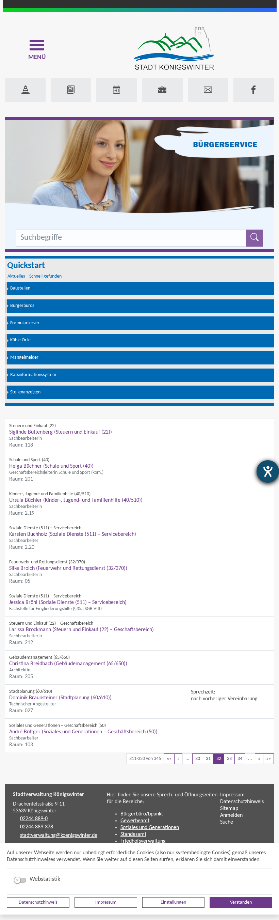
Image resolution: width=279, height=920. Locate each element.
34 (239, 758)
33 (229, 758)
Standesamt (133, 834)
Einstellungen (173, 902)
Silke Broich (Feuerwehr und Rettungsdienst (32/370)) (68, 568)
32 (218, 758)
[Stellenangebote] (162, 90)
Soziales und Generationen (149, 827)
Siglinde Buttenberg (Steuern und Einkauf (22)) (60, 432)
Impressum (105, 902)
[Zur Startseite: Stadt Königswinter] (173, 49)
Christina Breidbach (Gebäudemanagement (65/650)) (68, 664)
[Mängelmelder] (25, 90)
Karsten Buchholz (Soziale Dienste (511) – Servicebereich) (72, 534)
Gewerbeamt (134, 821)
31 (208, 758)
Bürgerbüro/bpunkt (141, 814)
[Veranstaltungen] (116, 90)
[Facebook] (253, 90)
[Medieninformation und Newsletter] (71, 90)
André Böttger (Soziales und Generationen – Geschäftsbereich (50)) (83, 732)
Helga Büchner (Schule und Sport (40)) (51, 466)
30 (197, 758)
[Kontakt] (208, 90)
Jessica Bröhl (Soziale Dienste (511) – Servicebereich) (68, 602)
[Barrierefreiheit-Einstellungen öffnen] (268, 471)
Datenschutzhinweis (38, 902)
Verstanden (241, 902)
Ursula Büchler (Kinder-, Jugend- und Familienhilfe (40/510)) (76, 500)
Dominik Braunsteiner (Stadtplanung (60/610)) (60, 698)
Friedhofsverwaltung (143, 841)
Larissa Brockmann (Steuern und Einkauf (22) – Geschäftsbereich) (81, 630)
